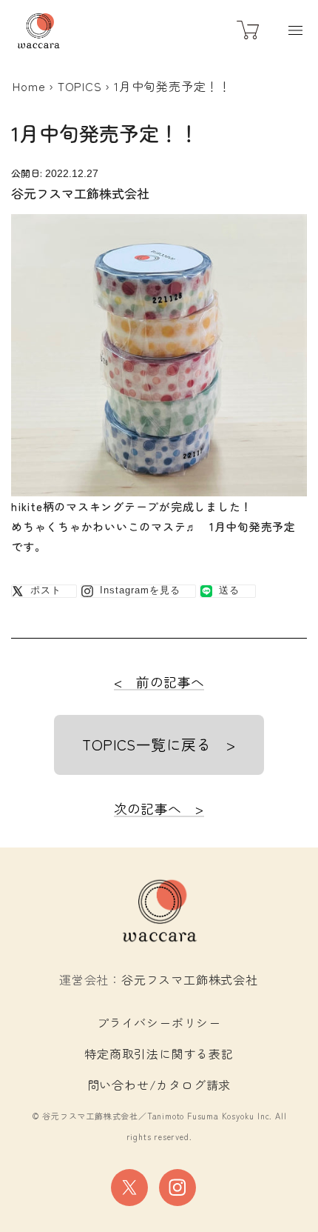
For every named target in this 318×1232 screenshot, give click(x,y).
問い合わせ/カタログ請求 (159, 1084)
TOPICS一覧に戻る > (158, 744)
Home (29, 86)
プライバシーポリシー (159, 1022)
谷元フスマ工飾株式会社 (189, 979)
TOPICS (80, 86)
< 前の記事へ (159, 681)
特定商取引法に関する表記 (159, 1053)
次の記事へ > (159, 808)
